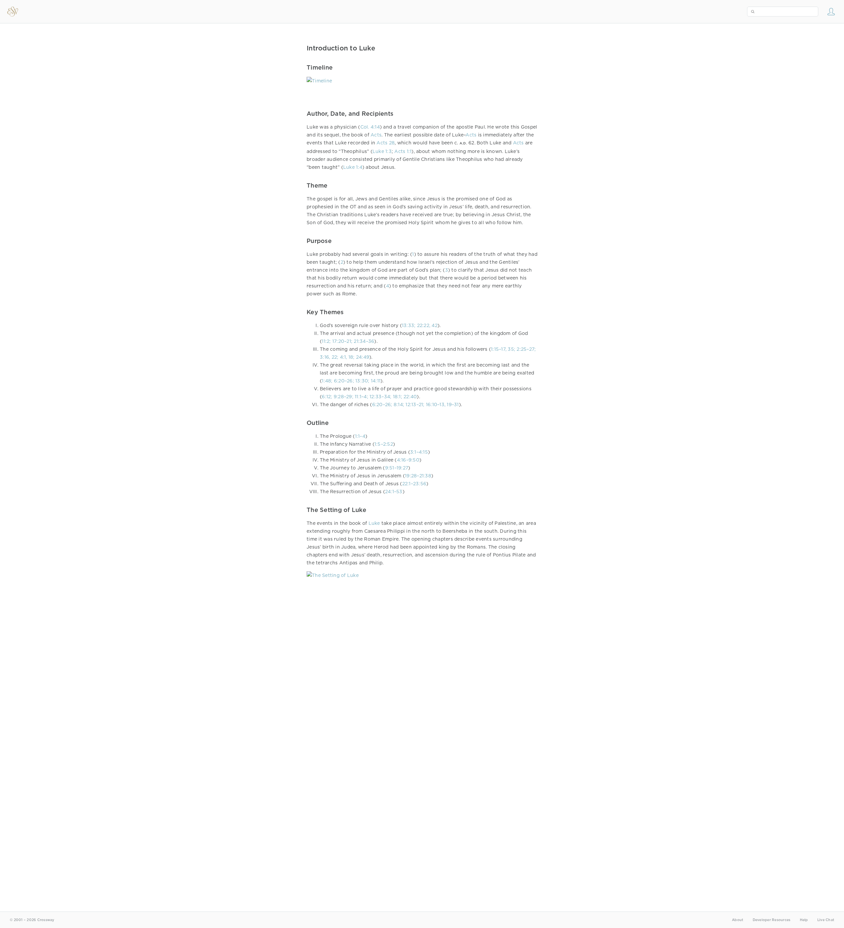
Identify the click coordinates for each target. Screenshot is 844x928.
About (737, 920)
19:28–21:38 (418, 475)
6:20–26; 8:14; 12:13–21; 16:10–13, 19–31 (415, 404)
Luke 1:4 (352, 167)
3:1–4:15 (419, 452)
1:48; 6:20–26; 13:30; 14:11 (351, 380)
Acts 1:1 (402, 151)
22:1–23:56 (414, 483)
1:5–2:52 (384, 444)
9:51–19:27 (396, 467)
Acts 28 (386, 142)
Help (804, 920)
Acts (376, 134)
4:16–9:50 (408, 460)
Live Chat (825, 920)
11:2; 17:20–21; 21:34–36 (348, 341)
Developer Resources (772, 920)
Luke (374, 523)
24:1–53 (394, 491)
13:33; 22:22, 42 (419, 325)
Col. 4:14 (370, 127)
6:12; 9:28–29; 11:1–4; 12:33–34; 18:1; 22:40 (369, 396)
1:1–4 (360, 436)
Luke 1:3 (382, 151)
